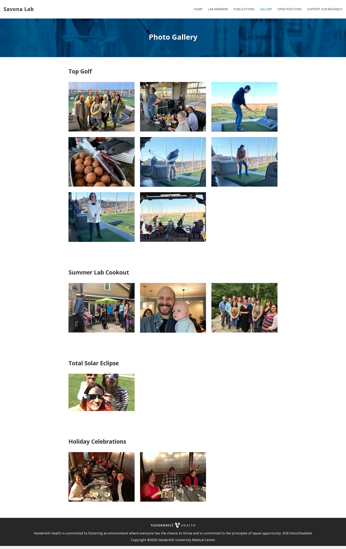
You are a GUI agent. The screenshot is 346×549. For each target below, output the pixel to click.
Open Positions (290, 9)
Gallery (266, 9)
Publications (244, 9)
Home (198, 9)
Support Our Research (324, 9)
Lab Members (218, 9)
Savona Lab (19, 9)
